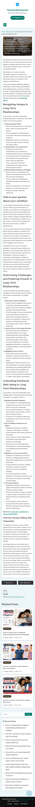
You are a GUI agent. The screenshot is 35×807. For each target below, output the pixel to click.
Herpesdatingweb (17, 10)
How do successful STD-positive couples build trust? (16, 701)
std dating (14, 51)
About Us (16, 803)
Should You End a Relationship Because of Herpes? (19, 774)
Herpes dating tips (9, 48)
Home (3, 31)
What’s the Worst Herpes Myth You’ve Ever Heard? (18, 747)
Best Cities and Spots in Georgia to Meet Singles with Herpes (17, 786)
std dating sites (21, 51)
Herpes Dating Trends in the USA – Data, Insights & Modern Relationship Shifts (18, 766)
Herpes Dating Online (10, 46)
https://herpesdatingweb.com (16, 597)
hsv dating (27, 48)
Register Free (19, 17)
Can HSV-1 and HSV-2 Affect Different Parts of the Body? (15, 667)
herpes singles (19, 48)
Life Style (9, 803)
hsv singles (7, 51)
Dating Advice (7, 628)
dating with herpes (19, 42)
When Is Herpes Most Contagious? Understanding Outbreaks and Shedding (16, 634)
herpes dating (19, 44)
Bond (20, 39)
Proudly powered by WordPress (24, 799)
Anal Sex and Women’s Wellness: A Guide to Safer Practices (17, 780)
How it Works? (24, 803)
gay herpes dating (9, 44)
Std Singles (7, 53)
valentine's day (15, 53)
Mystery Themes (23, 801)
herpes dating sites (22, 46)
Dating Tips (9, 31)
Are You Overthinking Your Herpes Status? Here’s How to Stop (17, 759)
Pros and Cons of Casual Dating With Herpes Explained (18, 753)
